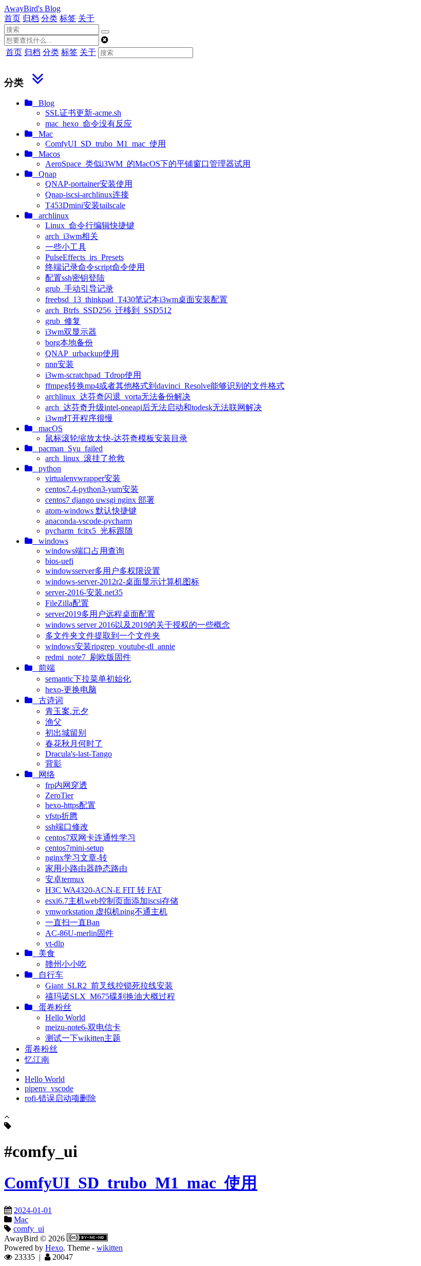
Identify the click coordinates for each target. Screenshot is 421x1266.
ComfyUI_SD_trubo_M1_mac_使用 (105, 143)
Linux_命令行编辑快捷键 (90, 225)
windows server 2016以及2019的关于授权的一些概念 (137, 624)
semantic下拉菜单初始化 (88, 678)
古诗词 (47, 700)
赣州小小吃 (65, 964)
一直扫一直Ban (72, 922)
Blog (43, 103)
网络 (43, 774)
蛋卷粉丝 (51, 1007)
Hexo (54, 1247)
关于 (86, 18)
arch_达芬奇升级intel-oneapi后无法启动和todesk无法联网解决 (153, 407)
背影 (53, 763)
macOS (47, 428)
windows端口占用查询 (84, 550)
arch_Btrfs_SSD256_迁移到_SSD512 (108, 310)
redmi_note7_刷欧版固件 (88, 657)
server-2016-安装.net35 (84, 592)
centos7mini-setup (74, 847)
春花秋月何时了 (74, 743)
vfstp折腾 (61, 816)
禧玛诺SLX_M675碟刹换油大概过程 (110, 996)
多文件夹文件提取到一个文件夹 (102, 635)
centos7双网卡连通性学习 (90, 837)
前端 (43, 668)
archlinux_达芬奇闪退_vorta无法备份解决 (117, 396)
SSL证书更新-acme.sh (83, 112)
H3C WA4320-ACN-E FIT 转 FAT (103, 890)
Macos (46, 154)
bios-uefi (59, 561)
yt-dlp (54, 943)
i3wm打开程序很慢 (79, 418)
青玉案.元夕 (66, 711)
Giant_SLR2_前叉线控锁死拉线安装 (109, 985)
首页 (12, 18)
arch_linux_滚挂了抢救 (85, 458)
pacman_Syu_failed (67, 448)
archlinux (50, 215)
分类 (49, 18)
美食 (43, 953)
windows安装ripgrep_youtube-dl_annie (110, 646)
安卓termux (64, 879)
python (46, 468)
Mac (42, 134)
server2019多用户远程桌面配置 (100, 614)
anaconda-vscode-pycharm (88, 521)
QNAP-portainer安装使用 (88, 183)
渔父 (53, 722)
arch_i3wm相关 (71, 236)
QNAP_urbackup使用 (82, 353)
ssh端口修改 (66, 826)
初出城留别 (65, 732)
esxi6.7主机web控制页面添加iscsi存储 (111, 900)
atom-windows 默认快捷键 (91, 510)
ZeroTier (59, 795)
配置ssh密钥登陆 (75, 277)
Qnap (44, 174)
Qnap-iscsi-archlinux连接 (87, 194)
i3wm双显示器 (71, 331)
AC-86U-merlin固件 (79, 933)
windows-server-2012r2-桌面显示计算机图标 (122, 581)
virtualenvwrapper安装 (83, 478)
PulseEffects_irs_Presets (84, 257)
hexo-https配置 (70, 805)
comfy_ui (28, 1228)
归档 (31, 18)
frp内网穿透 (66, 785)
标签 (68, 18)
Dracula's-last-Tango (78, 753)
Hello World (65, 1017)
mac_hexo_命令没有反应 (88, 123)
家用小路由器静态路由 (86, 868)
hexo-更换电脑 (71, 689)
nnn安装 (59, 364)
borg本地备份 (69, 342)
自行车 (47, 974)
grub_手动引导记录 (79, 288)
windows (50, 541)
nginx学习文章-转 (76, 857)
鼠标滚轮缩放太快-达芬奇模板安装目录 (116, 438)
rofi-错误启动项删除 (60, 1098)
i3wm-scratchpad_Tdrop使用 (93, 375)
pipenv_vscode (49, 1088)
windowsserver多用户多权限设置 (102, 570)
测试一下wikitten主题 (83, 1038)
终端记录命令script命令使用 (95, 267)
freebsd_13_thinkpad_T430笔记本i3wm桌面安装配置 (136, 299)
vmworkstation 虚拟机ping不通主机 (106, 911)
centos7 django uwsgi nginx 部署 (100, 500)
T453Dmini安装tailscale (85, 205)
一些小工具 (65, 247)
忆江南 (37, 1059)
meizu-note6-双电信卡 (83, 1027)
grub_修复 (63, 321)
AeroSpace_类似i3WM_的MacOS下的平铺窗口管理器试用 (148, 163)
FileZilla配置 (67, 603)
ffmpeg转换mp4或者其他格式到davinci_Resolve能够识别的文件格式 (164, 385)
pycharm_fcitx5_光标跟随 (89, 530)
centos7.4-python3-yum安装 (92, 489)
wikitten (110, 1247)
